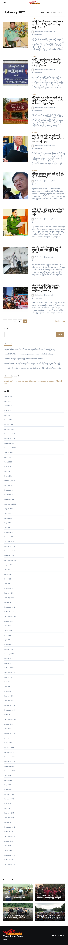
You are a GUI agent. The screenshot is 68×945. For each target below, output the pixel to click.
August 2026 (8, 396)
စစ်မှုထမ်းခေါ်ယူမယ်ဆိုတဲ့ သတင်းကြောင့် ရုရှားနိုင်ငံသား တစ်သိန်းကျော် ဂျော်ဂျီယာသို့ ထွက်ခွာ (33, 368)
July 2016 (7, 846)
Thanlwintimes (39, 31)
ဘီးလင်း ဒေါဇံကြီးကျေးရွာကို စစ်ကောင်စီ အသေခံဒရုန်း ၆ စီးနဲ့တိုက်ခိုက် (46, 250)
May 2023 (7, 579)
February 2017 (9, 813)
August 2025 (8, 452)
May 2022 (7, 635)
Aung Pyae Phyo (9, 381)
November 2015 (9, 855)
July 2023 (7, 569)
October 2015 (8, 860)
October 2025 (9, 443)
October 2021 (9, 668)
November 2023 (9, 551)
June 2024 (8, 518)
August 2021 (8, 677)
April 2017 (7, 808)
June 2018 (8, 780)
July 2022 (7, 626)
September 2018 (10, 771)
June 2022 (8, 630)
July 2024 (7, 513)
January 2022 (9, 654)
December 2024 (9, 490)
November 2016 (9, 827)
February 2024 (9, 537)
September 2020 (10, 719)
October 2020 (9, 715)
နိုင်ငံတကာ (34, 132)
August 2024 (8, 509)
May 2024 (7, 523)
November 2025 (9, 438)
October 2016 (9, 832)
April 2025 (7, 471)
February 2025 (9, 481)
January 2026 (9, 429)
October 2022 (9, 612)
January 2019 (9, 752)
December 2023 (9, 546)
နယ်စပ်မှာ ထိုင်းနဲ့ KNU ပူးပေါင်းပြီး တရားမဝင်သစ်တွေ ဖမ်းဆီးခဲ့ (23, 359)
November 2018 (9, 761)
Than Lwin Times (13, 936)
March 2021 (8, 691)
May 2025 (7, 467)
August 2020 (8, 724)
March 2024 (8, 532)
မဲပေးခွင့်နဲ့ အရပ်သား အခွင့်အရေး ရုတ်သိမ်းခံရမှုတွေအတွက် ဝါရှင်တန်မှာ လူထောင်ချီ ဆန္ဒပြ (32, 363)
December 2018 (9, 757)
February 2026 (9, 424)
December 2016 (9, 822)
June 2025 (8, 462)
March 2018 (8, 789)
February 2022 (9, 649)
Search (7, 328)
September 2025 (10, 448)
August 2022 (8, 621)
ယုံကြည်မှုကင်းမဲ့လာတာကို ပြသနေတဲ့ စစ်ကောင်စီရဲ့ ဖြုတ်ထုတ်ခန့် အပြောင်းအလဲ (47, 24)
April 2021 (7, 686)
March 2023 (8, 588)
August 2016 (8, 841)
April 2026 (8, 415)
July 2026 (7, 401)
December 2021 (9, 658)
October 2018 (9, 766)
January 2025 (9, 485)
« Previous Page (59, 321)
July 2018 (7, 775)
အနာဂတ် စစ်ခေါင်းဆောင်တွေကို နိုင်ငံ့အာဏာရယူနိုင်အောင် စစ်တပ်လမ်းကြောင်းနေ (29, 349)
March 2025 (8, 476)
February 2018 (9, 794)
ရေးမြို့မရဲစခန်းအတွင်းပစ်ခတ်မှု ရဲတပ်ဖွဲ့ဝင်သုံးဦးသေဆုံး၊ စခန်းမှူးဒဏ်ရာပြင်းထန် (46, 62)
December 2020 (9, 705)
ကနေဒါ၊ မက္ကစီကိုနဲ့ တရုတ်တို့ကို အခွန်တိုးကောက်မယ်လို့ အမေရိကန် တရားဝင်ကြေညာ (48, 138)
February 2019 (9, 747)
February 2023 (9, 593)
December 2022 (9, 602)
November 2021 (9, 663)
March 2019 (8, 743)
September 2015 (9, 864)
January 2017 (9, 818)
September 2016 (10, 836)
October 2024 (9, 499)
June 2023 (8, 574)
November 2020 (9, 710)
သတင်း (34, 18)
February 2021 (9, 696)
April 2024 (8, 527)
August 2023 (8, 565)
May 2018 (7, 785)
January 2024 (9, 541)
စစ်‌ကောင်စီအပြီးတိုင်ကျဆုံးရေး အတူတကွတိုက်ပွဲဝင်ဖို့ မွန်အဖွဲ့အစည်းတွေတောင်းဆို (46, 288)
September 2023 (10, 560)
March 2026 (8, 420)
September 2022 (10, 616)
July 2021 (7, 682)
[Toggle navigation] (4, 2)
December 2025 (9, 434)
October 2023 (9, 555)
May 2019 (7, 738)
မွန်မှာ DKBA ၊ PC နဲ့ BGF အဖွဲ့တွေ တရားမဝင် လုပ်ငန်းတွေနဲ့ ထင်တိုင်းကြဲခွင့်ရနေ (28, 354)
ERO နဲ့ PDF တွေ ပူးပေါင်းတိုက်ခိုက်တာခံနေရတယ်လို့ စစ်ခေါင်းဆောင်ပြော (48, 212)
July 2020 (7, 729)
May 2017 (7, 803)
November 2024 (9, 495)
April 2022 (8, 640)
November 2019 (9, 733)
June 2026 (8, 406)
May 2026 (7, 410)
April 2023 (7, 584)
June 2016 (8, 850)
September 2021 (10, 672)
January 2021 (9, 701)
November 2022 (9, 607)
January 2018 (9, 799)
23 (20, 321)
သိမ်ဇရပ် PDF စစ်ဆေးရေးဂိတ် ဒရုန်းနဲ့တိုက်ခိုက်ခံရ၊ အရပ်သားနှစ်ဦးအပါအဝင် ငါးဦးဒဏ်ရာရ (47, 100)
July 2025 (7, 457)
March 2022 (8, 644)
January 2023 (9, 598)
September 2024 (10, 504)
